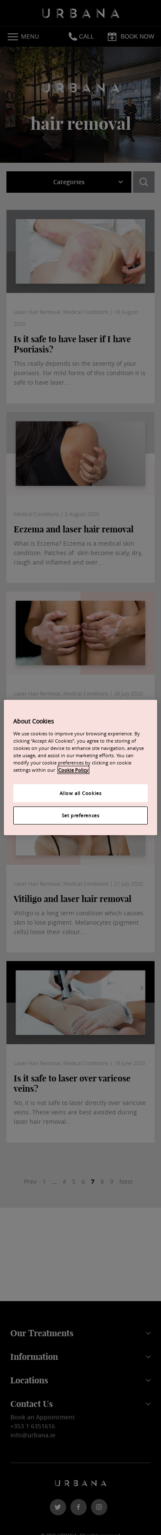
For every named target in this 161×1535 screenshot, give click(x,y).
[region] (80, 767)
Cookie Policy (73, 770)
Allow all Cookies (81, 793)
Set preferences (81, 815)
